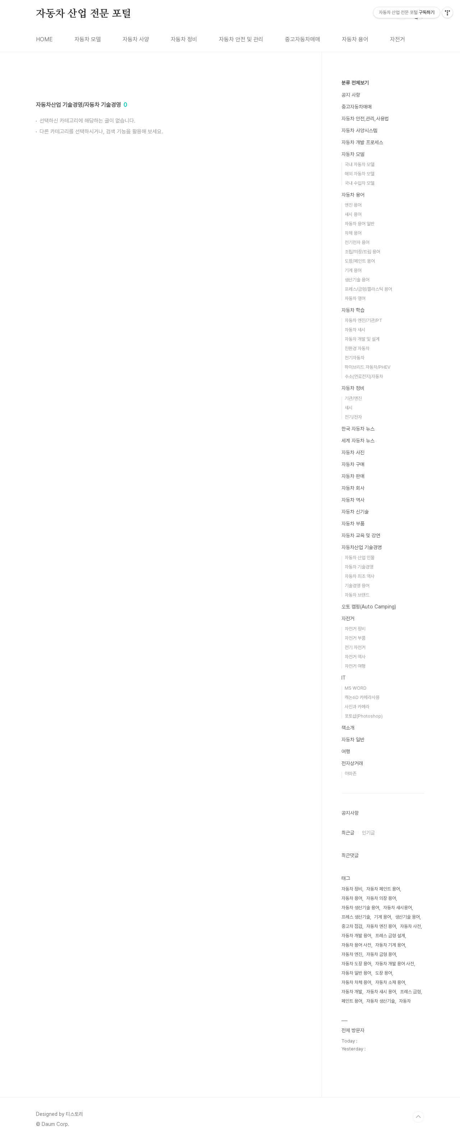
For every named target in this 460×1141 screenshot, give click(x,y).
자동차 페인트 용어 (383, 889)
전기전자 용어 (357, 242)
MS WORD (356, 688)
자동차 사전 (410, 926)
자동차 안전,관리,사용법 (365, 118)
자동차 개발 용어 (356, 935)
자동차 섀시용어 (397, 907)
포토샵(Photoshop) (364, 716)
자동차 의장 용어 (381, 898)
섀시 (349, 407)
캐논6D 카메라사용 (362, 697)
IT (343, 678)
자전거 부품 (355, 638)
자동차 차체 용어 (356, 982)
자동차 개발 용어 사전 (394, 963)
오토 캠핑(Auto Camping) (368, 606)
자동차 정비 (184, 39)
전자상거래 (352, 763)
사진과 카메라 (357, 706)
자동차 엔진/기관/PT (363, 320)
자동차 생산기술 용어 (360, 907)
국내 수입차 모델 (359, 183)
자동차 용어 (355, 39)
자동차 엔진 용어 (381, 926)
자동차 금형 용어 (381, 954)
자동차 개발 (351, 991)
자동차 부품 (352, 523)
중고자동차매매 (302, 39)
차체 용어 (353, 233)
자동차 (405, 1001)
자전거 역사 (355, 656)
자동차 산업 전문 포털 (83, 14)
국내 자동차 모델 (359, 164)
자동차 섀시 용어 (381, 991)
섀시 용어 (353, 214)
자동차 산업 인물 (359, 557)
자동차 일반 (352, 739)
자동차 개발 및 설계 (362, 339)
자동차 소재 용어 (390, 982)
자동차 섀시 (355, 329)
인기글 (368, 833)
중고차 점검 (351, 926)
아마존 (350, 773)
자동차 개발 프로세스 (362, 142)
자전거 (397, 39)
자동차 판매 (352, 476)
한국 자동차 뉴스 (357, 429)
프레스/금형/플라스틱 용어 (368, 289)
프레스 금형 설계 (390, 935)
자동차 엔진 (351, 954)
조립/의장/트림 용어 (362, 251)
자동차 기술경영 (359, 567)
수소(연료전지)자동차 (364, 376)
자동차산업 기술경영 (361, 547)
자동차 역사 (352, 500)
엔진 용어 (353, 205)
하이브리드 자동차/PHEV (367, 367)
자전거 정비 (355, 628)
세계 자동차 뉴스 (357, 440)
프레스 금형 (410, 991)
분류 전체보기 (355, 83)
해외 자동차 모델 (359, 173)
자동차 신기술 (355, 512)
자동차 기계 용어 (390, 945)
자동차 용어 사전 (356, 945)
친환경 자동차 (357, 348)
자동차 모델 (87, 39)
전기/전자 (353, 417)
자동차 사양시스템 (359, 130)
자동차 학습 (352, 310)
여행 (345, 751)
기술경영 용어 (357, 585)
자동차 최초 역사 (359, 576)
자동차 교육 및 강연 (360, 535)
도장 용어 (383, 973)
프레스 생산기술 (355, 917)
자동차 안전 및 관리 (241, 39)
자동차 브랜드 (357, 595)
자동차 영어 (355, 298)
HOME (44, 39)
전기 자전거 (355, 647)
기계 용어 (353, 270)
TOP (418, 1117)
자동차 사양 (136, 39)
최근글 (347, 833)
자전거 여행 (355, 666)
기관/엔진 (353, 398)
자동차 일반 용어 (356, 973)
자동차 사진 (352, 452)
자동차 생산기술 (380, 1001)
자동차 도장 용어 (356, 963)
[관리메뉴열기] (447, 12)
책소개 (347, 728)
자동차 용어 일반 (359, 223)
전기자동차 (354, 357)
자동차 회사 (352, 488)
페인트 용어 (351, 1001)
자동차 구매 (352, 464)
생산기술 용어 (357, 279)
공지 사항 (350, 95)
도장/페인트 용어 (360, 261)
